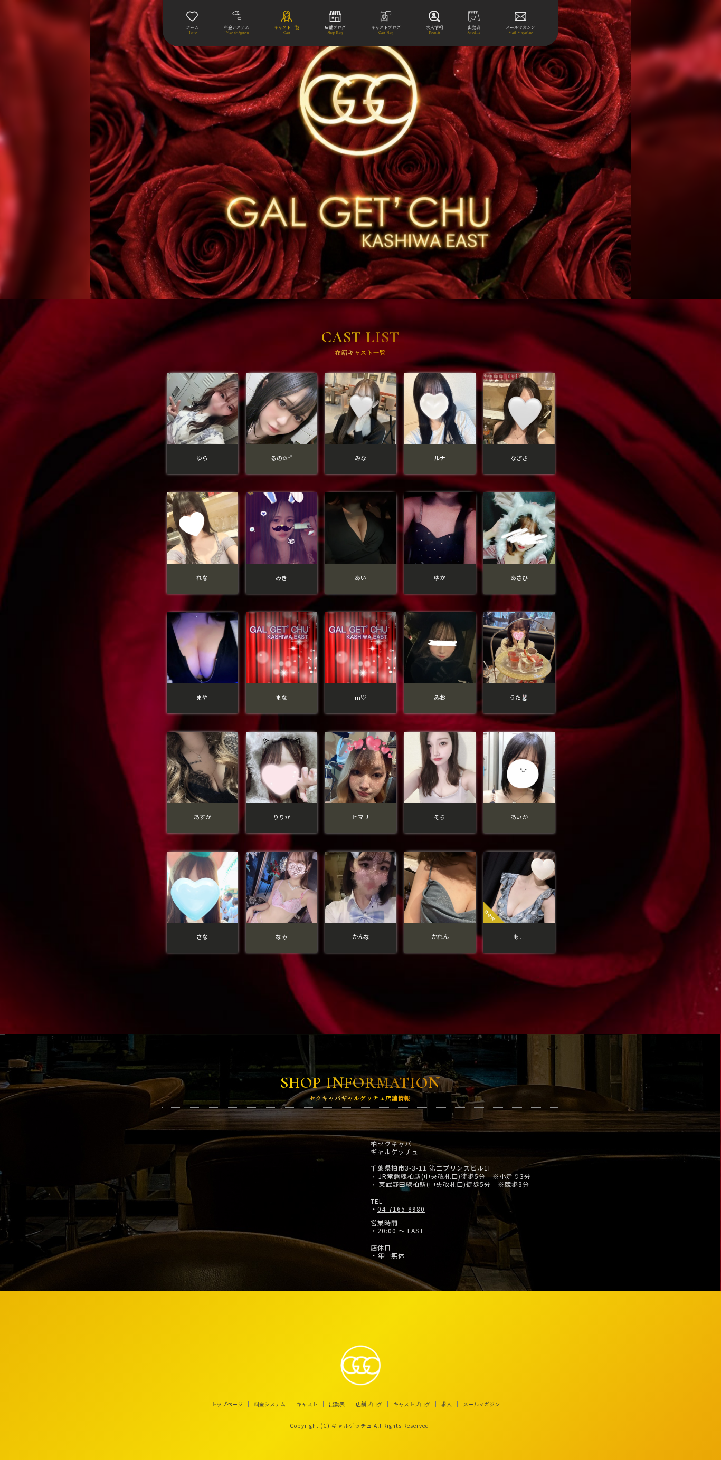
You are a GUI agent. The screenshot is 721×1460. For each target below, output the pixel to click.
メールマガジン (481, 1404)
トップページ (227, 1404)
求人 (446, 1404)
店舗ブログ (369, 1404)
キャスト (307, 1404)
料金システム (270, 1404)
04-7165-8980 (401, 1209)
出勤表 (337, 1404)
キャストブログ (411, 1404)
